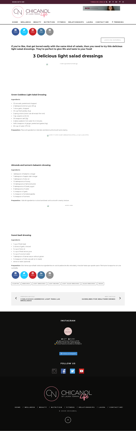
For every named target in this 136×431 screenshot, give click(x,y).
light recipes (54, 283)
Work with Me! (18, 2)
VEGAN (100, 283)
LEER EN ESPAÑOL (112, 40)
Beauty (37, 22)
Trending (118, 22)
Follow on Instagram (69, 353)
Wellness (26, 22)
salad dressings (89, 283)
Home (15, 22)
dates (16, 121)
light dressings (39, 283)
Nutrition (49, 22)
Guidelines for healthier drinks (98, 299)
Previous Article (28, 296)
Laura (90, 22)
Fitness (62, 22)
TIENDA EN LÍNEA (97, 2)
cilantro (15, 283)
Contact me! (102, 22)
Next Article (110, 296)
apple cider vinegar (30, 176)
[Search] (106, 2)
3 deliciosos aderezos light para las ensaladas (40, 300)
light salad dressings (70, 283)
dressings (26, 283)
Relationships (76, 22)
